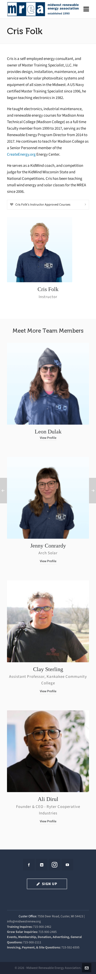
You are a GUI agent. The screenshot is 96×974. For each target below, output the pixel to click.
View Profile (48, 438)
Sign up (49, 883)
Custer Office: (28, 916)
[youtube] (67, 864)
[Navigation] (86, 9)
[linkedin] (42, 864)
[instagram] (54, 864)
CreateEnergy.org (21, 154)
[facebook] (29, 864)
